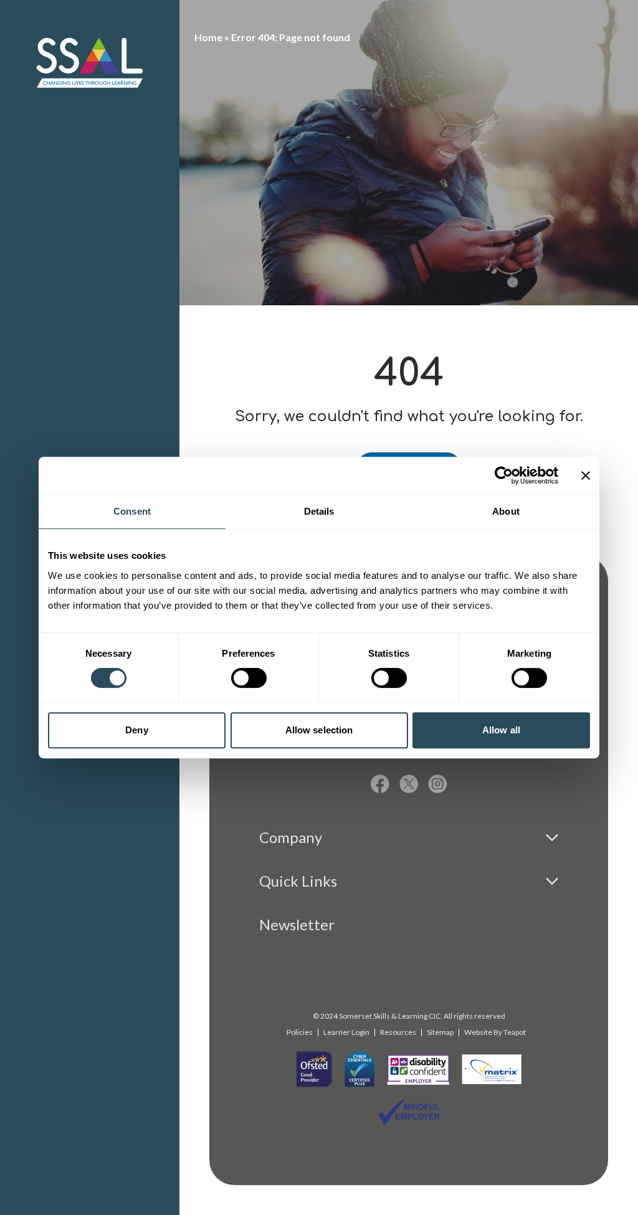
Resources (398, 1032)
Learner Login (346, 1032)
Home (208, 37)
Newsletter (297, 924)
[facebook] (380, 783)
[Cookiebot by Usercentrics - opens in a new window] (503, 475)
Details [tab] (319, 511)
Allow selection (319, 730)
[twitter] (408, 783)
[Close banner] (585, 475)
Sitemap (440, 1032)
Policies (300, 1032)
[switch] (249, 678)
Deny (136, 730)
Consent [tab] (132, 511)
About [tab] (506, 511)
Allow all (501, 730)
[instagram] (437, 783)
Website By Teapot (495, 1032)
